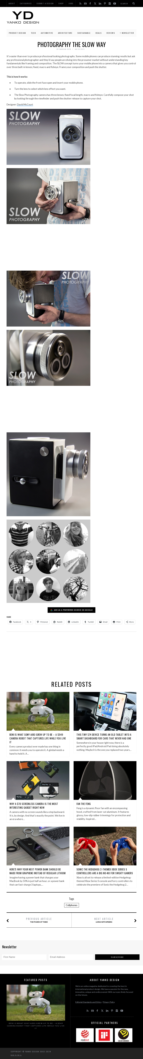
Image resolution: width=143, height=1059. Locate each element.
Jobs (71, 3)
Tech (33, 33)
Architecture (65, 33)
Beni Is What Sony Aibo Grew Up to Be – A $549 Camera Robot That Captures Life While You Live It (37, 738)
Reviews (111, 33)
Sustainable (84, 33)
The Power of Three (39, 920)
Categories (26, 3)
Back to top (15, 1055)
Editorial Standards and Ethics (88, 1002)
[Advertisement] (88, 17)
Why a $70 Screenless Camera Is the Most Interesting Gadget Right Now (33, 805)
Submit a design (45, 3)
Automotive (47, 33)
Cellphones (71, 905)
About (12, 3)
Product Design (17, 33)
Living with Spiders (104, 920)
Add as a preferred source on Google (73, 610)
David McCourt (25, 104)
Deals (99, 33)
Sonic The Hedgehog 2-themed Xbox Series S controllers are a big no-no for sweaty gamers (105, 871)
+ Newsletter (127, 33)
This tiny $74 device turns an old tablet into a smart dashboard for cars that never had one (104, 736)
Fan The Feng (84, 804)
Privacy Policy (109, 1002)
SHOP (61, 3)
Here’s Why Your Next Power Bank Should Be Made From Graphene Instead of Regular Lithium (37, 871)
